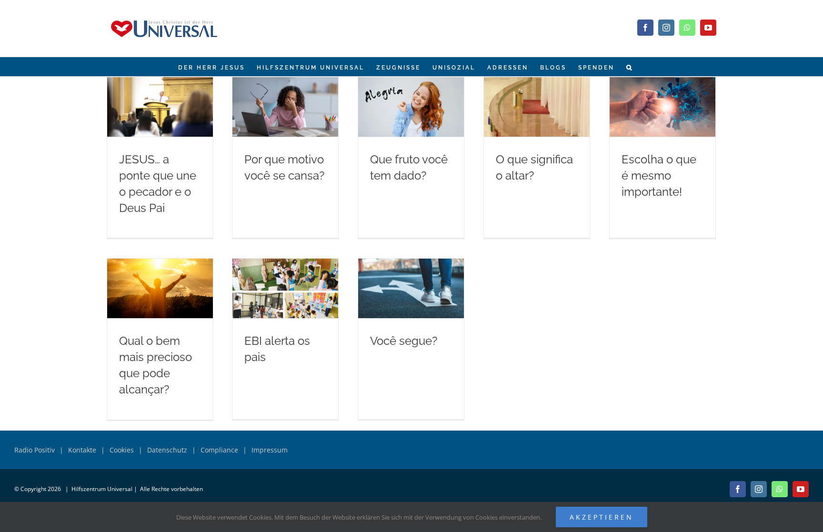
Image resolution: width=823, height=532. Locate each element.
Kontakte (82, 449)
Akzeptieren (601, 517)
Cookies (122, 449)
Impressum (269, 449)
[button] (629, 66)
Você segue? (403, 341)
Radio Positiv (34, 449)
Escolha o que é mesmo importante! (659, 175)
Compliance (219, 449)
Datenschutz (167, 449)
